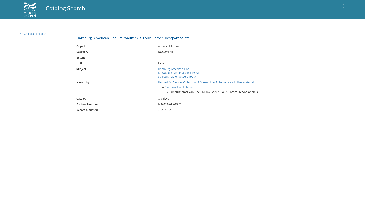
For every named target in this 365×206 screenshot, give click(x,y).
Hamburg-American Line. (174, 69)
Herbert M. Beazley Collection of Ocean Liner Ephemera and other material (206, 82)
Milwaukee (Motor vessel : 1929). (178, 73)
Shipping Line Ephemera (180, 87)
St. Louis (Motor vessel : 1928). (177, 76)
